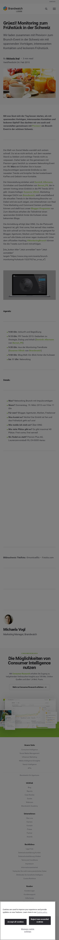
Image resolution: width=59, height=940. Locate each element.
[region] (27, 920)
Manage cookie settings (27, 930)
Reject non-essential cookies (40, 920)
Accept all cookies (16, 922)
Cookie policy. (42, 912)
